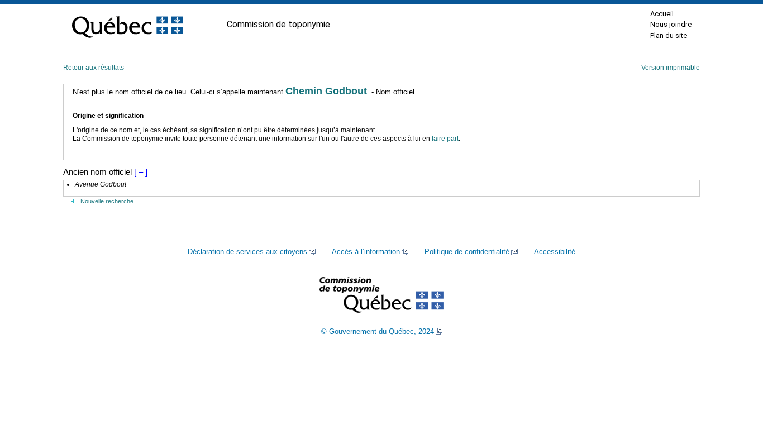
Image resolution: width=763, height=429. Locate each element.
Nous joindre (671, 24)
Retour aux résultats (93, 68)
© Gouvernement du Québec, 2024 (377, 332)
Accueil (662, 13)
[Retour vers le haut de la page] (735, 367)
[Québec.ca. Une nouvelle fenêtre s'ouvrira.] (127, 24)
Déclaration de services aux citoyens (247, 252)
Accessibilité (554, 252)
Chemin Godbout (326, 91)
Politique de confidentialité (467, 252)
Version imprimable (670, 68)
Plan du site (668, 35)
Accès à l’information (366, 252)
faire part (445, 138)
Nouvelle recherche (106, 201)
